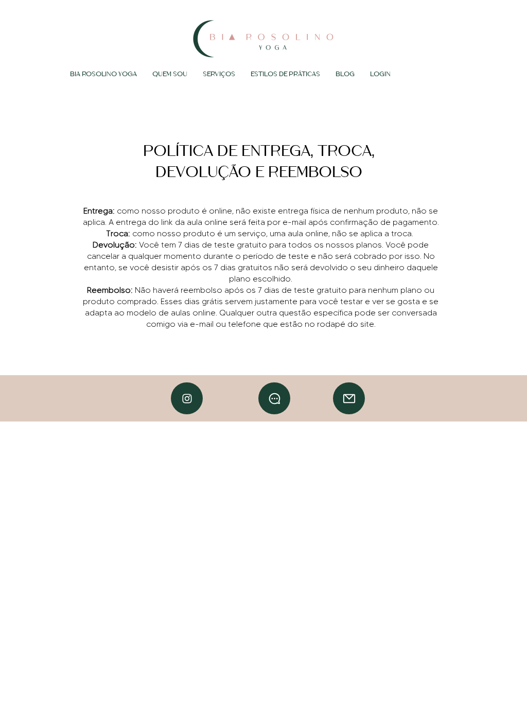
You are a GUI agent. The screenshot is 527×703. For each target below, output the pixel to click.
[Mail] (349, 398)
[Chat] (187, 398)
